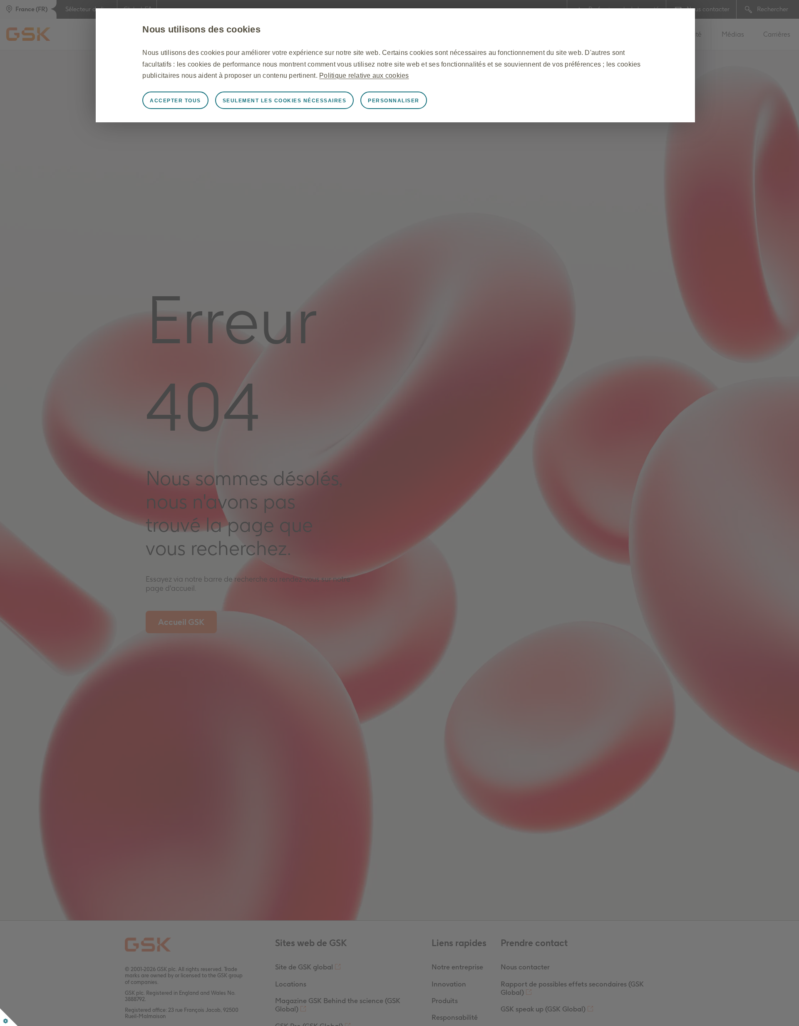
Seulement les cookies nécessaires (285, 101)
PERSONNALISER (393, 101)
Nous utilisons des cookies (201, 29)
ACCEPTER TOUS (175, 101)
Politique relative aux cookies (364, 75)
